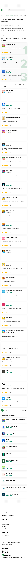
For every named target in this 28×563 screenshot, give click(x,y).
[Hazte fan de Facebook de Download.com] (3, 552)
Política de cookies (5, 540)
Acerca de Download (6, 522)
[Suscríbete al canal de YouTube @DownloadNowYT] (8, 552)
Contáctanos (4, 526)
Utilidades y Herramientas (18, 15)
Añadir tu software (5, 524)
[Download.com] (4, 10)
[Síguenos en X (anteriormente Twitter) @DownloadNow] (5, 552)
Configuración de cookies (7, 544)
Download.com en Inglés (6, 528)
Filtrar (2, 35)
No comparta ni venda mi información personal (11, 542)
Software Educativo (9, 15)
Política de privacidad (6, 535)
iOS (2, 15)
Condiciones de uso (6, 537)
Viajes (25, 15)
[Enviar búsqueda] (9, 10)
